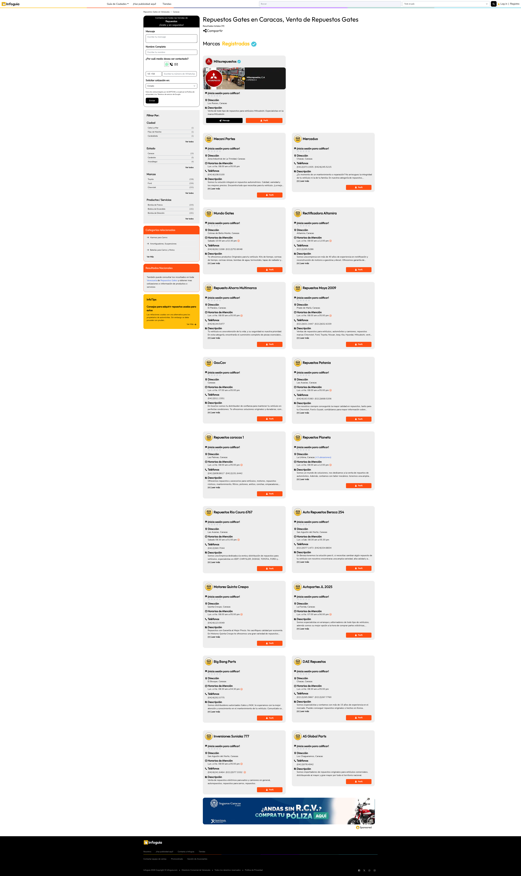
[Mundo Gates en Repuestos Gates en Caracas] (209, 213)
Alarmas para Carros (158, 237)
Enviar (152, 100)
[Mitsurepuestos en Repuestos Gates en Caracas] (209, 61)
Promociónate (177, 859)
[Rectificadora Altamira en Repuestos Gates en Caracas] (298, 213)
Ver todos (189, 141)
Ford (150, 183)
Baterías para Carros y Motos (162, 250)
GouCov (220, 363)
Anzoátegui (152, 161)
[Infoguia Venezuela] (10, 4)
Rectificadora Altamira (320, 213)
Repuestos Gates (169, 280)
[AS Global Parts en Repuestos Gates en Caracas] (298, 736)
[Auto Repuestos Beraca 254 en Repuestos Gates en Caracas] (298, 512)
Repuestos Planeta (317, 437)
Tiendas (167, 4)
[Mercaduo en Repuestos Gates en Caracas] (298, 139)
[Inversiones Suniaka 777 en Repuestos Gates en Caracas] (209, 736)
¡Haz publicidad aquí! (144, 4)
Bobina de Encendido (156, 209)
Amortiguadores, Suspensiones (163, 243)
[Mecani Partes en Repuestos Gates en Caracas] (209, 139)
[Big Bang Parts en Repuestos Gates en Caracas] (209, 661)
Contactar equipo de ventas (154, 859)
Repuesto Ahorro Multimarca (235, 288)
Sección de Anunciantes (197, 859)
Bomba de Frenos (155, 205)
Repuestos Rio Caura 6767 (233, 512)
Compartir (215, 31)
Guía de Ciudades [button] (117, 4)
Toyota (150, 179)
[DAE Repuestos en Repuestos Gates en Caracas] (298, 661)
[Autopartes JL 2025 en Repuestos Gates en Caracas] (298, 587)
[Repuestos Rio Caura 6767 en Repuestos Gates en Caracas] (209, 512)
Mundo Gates (224, 213)
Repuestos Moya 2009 (319, 288)
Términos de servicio (165, 94)
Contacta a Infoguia (186, 851)
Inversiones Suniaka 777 (231, 736)
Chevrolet (152, 187)
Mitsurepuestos (225, 61)
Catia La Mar (153, 128)
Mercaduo (310, 139)
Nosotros (147, 851)
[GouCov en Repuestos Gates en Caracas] (209, 363)
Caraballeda (153, 136)
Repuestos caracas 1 (229, 437)
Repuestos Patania (317, 363)
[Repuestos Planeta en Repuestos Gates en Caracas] (298, 437)
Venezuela (152, 280)
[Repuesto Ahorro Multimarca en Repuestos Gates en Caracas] (209, 288)
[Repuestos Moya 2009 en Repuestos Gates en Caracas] (298, 288)
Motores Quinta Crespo (231, 587)
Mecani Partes (224, 139)
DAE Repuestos (314, 661)
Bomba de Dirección (156, 213)
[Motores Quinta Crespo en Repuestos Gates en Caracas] (209, 587)
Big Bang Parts (225, 661)
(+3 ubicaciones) (323, 457)
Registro (514, 3)
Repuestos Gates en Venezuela (156, 12)
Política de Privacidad (254, 870)
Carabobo (152, 157)
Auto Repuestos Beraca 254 (323, 512)
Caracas (151, 153)
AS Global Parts (314, 736)
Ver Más (150, 256)
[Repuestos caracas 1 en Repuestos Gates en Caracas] (209, 437)
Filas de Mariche (154, 132)
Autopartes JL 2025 (317, 587)
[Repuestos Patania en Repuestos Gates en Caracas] (298, 363)
